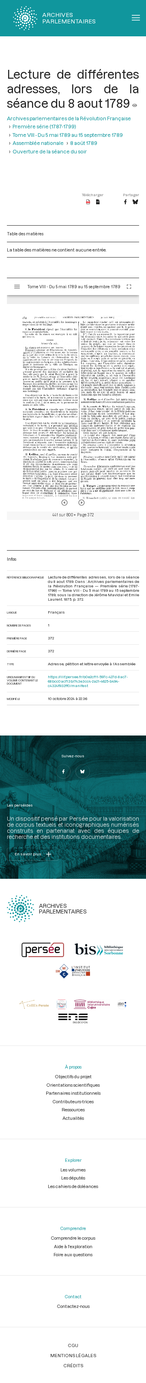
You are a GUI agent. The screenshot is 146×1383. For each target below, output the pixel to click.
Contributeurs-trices (73, 1101)
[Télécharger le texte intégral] (98, 202)
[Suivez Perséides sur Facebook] (63, 771)
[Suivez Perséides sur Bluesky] (82, 771)
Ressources (73, 1109)
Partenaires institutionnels (73, 1093)
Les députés (73, 1177)
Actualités (73, 1118)
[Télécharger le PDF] (88, 202)
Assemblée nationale (38, 143)
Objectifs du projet (73, 1076)
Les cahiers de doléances (73, 1186)
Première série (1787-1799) (44, 126)
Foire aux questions (73, 1254)
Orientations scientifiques (73, 1085)
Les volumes (73, 1169)
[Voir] (134, 103)
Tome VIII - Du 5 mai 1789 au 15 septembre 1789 (68, 135)
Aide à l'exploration (73, 1246)
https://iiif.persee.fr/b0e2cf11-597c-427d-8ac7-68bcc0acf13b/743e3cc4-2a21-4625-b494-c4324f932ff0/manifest (88, 681)
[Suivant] (81, 502)
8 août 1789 (83, 143)
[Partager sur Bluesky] (135, 202)
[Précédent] (64, 502)
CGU (73, 1345)
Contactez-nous (73, 1306)
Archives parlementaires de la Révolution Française (69, 118)
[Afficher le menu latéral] (17, 286)
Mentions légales (73, 1355)
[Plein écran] (128, 286)
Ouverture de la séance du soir (50, 151)
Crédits (73, 1365)
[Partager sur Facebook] (125, 202)
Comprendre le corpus (73, 1238)
